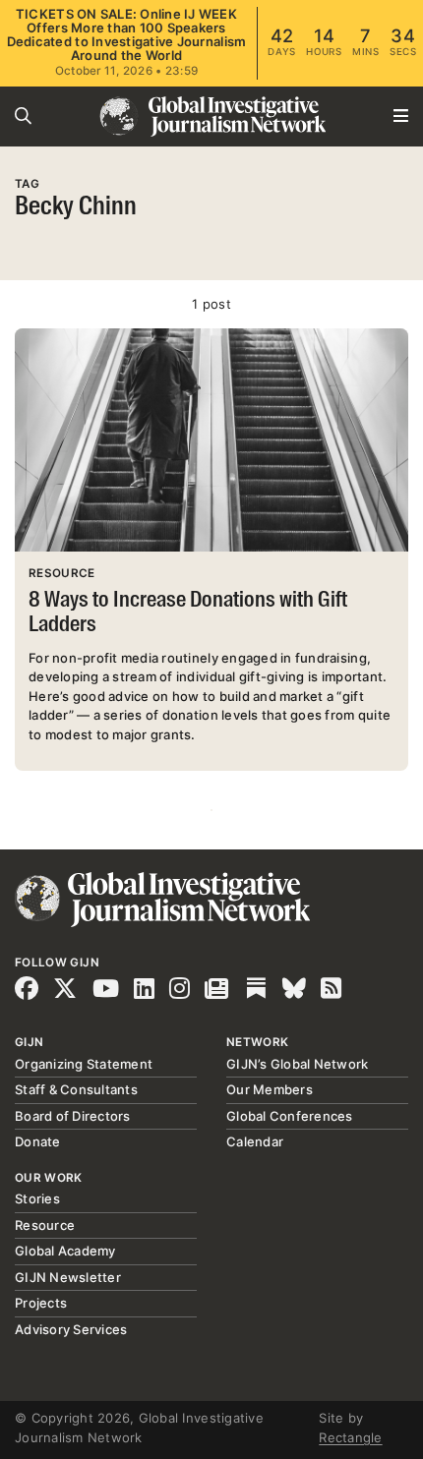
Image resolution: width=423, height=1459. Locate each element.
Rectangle (350, 1437)
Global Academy (65, 1250)
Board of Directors (73, 1116)
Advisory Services (71, 1329)
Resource (45, 1225)
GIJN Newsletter (68, 1277)
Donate (38, 1141)
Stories (37, 1198)
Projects (41, 1303)
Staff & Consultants (76, 1089)
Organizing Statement (83, 1064)
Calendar (254, 1141)
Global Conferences (289, 1116)
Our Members (269, 1089)
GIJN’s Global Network (297, 1064)
